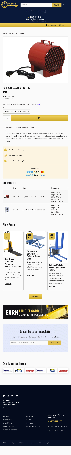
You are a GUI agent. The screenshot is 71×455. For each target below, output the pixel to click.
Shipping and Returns (33, 426)
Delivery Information (10, 430)
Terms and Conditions (37, 443)
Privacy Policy (7, 420)
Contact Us (41, 11)
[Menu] (63, 25)
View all (35, 296)
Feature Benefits (22, 127)
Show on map (7, 408)
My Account (30, 416)
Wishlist (28, 420)
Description (10, 127)
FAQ (44, 13)
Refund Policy (7, 423)
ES (66, 5)
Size (4, 108)
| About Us (33, 11)
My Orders (29, 423)
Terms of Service (8, 426)
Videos (31, 127)
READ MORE (8, 283)
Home (27, 11)
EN (63, 5)
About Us (6, 416)
